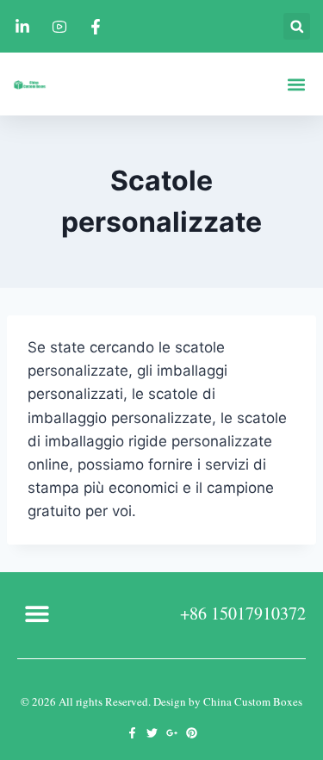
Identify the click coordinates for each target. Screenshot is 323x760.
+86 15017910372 (243, 613)
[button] (296, 26)
